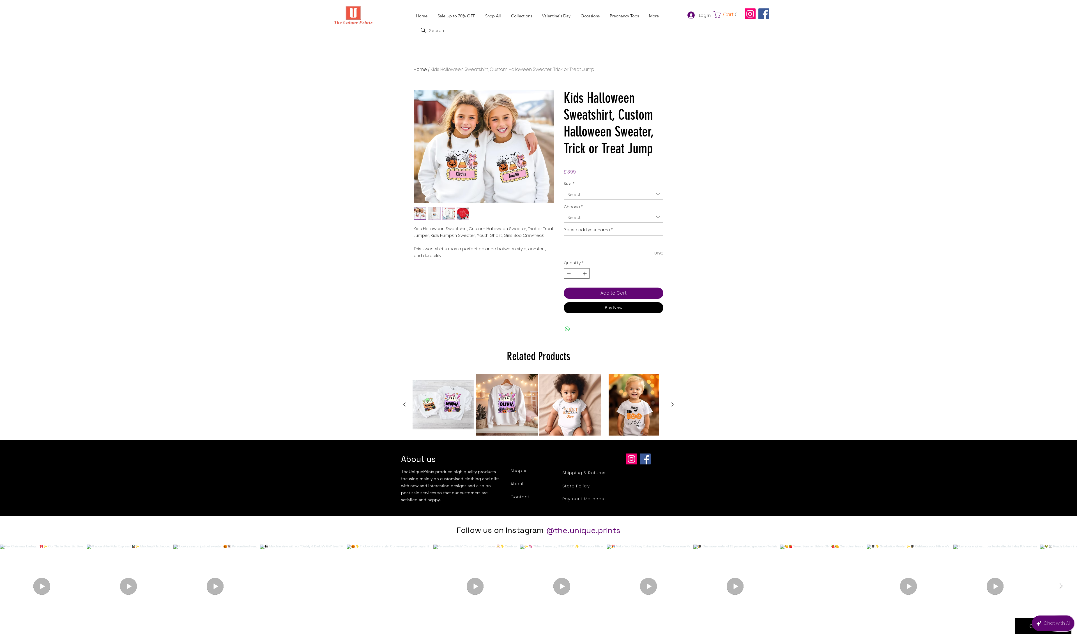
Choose (573, 207)
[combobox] (613, 194)
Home (420, 69)
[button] (522, 15)
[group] (538, 405)
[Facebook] (763, 13)
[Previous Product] (404, 404)
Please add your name (588, 230)
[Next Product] (672, 404)
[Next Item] (1061, 586)
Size (569, 183)
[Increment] (585, 273)
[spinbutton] (577, 273)
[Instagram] (750, 13)
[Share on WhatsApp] (567, 329)
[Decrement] (568, 273)
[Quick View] (443, 405)
